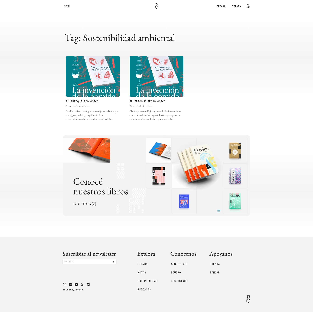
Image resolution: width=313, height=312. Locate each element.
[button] (65, 285)
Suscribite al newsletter (89, 253)
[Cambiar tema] (248, 5)
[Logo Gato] (156, 6)
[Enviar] (113, 262)
